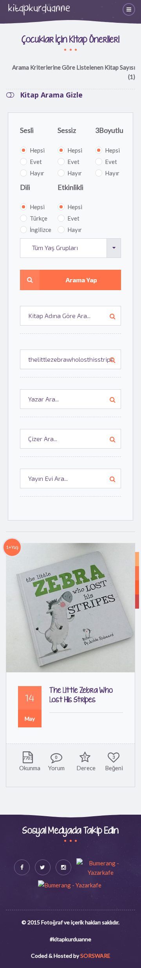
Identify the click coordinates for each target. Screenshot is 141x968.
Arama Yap (81, 279)
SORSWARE (95, 955)
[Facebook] (22, 867)
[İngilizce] (137, 559)
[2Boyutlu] (137, 587)
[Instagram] (63, 867)
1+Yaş (12, 547)
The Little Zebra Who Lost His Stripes (81, 695)
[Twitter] (43, 867)
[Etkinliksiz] (137, 601)
